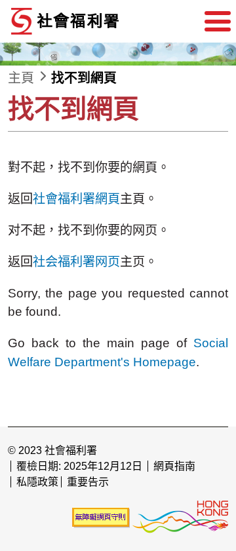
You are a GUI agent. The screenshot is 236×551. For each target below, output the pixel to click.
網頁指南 (174, 466)
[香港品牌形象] (180, 517)
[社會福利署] (106, 21)
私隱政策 (37, 481)
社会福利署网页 (76, 262)
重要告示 (88, 481)
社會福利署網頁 (76, 199)
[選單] (218, 21)
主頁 (21, 78)
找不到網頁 (84, 78)
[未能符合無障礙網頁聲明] (101, 517)
